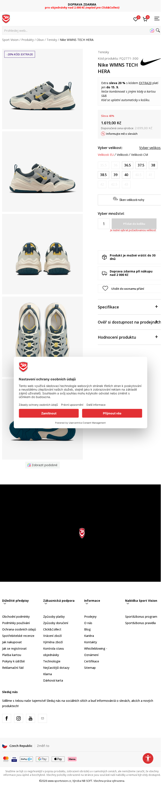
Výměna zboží (53, 642)
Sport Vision (10, 40)
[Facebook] (6, 718)
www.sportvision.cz (59, 781)
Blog (87, 629)
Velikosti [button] (122, 154)
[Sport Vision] (6, 18)
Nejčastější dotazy (56, 668)
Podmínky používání (16, 623)
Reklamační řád (12, 668)
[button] (82, 30)
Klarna (47, 674)
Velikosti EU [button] (106, 154)
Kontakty (90, 642)
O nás (88, 623)
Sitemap (90, 668)
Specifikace (108, 306)
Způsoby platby (54, 617)
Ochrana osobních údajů (19, 629)
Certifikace (91, 661)
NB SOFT (87, 781)
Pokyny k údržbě (13, 661)
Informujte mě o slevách (122, 134)
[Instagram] (18, 718)
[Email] (42, 718)
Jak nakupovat (12, 642)
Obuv (40, 40)
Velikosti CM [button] (139, 154)
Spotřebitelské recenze (18, 636)
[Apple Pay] (58, 758)
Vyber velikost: (110, 148)
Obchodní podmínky (16, 617)
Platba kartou (11, 655)
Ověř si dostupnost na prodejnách (129, 322)
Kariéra (89, 636)
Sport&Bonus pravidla (140, 623)
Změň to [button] (43, 745)
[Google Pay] (42, 758)
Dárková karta (53, 680)
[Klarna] (72, 758)
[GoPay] (26, 758)
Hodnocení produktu (117, 337)
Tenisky (52, 40)
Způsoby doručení (55, 623)
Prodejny (90, 617)
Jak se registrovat (14, 648)
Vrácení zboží (52, 636)
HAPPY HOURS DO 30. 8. (82, 4)
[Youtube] (30, 718)
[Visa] (14, 758)
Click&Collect (52, 629)
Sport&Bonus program (141, 617)
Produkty (27, 40)
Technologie (51, 661)
